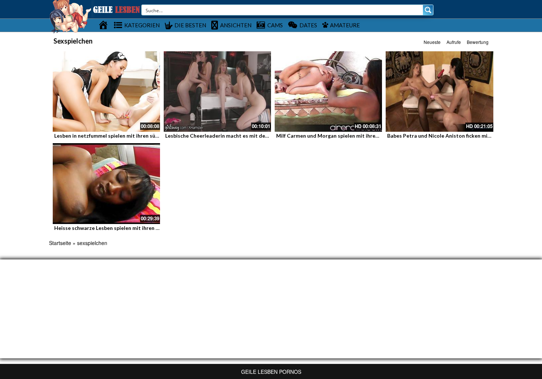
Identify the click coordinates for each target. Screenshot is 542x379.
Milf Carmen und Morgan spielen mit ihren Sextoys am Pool (348, 135)
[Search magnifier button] (428, 10)
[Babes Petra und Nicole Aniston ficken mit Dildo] (439, 91)
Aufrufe (454, 42)
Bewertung (478, 42)
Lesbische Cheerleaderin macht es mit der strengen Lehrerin (238, 135)
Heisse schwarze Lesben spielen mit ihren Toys (110, 228)
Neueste (432, 42)
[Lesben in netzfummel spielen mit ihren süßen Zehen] (106, 91)
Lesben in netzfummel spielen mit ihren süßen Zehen (117, 135)
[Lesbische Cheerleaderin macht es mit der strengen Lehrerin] (217, 91)
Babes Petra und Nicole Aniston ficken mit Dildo (446, 135)
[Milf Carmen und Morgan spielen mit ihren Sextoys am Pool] (328, 91)
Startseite (60, 243)
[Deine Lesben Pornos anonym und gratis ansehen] (70, 16)
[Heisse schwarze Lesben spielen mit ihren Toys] (106, 183)
